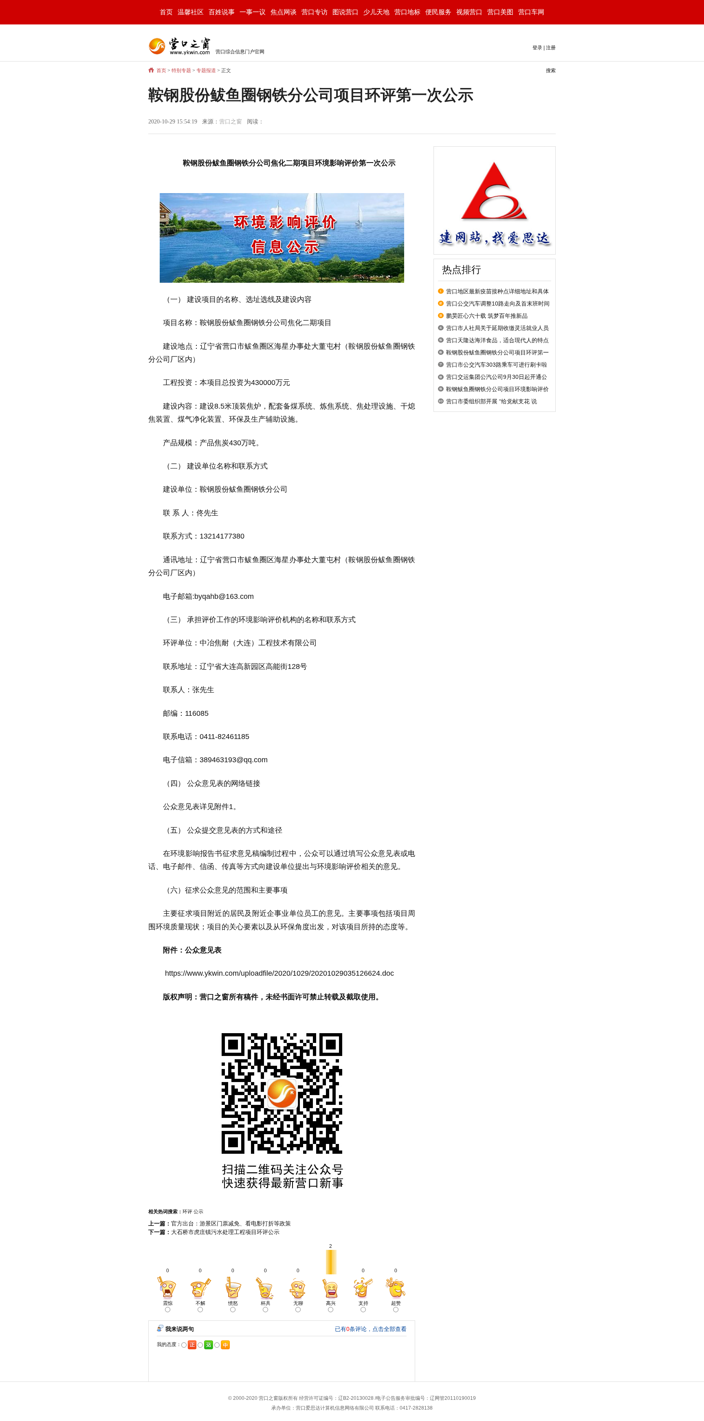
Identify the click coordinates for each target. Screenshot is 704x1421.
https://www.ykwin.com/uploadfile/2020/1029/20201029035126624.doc (279, 973)
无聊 (298, 1303)
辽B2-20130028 (356, 1398)
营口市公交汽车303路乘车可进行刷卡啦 (496, 364)
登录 (537, 48)
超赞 (396, 1303)
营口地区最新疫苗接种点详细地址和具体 (497, 291)
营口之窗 (230, 122)
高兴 (331, 1303)
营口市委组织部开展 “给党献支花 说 (491, 401)
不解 (200, 1303)
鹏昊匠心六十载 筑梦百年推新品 (487, 315)
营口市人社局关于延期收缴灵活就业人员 (497, 328)
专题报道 (206, 70)
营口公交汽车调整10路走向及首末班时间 (498, 303)
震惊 (168, 1303)
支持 (363, 1303)
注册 (551, 48)
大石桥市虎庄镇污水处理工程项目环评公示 (225, 1232)
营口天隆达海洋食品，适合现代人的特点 (497, 340)
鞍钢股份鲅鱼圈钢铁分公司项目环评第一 (497, 352)
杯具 (266, 1303)
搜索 (551, 70)
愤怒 (233, 1303)
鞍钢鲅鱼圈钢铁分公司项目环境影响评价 (497, 389)
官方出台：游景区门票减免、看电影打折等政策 (231, 1223)
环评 (187, 1211)
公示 (198, 1211)
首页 (166, 12)
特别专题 (181, 70)
